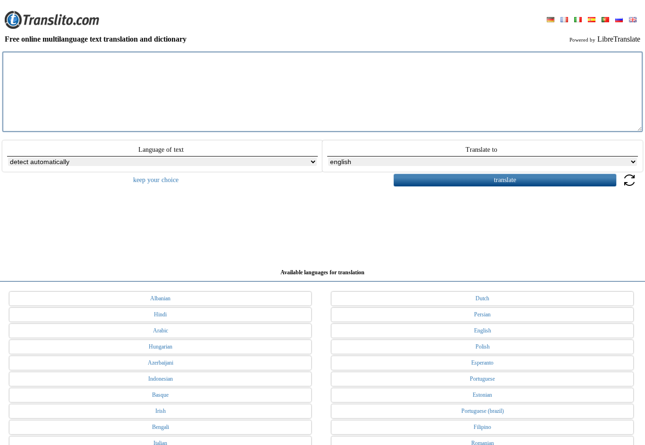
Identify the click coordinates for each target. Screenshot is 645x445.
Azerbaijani (160, 362)
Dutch (482, 298)
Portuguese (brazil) (482, 411)
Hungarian (160, 346)
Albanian (160, 298)
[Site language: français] (564, 20)
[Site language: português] (605, 20)
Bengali (160, 427)
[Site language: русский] (619, 20)
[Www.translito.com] (52, 27)
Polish (482, 346)
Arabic (160, 330)
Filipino (482, 427)
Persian (482, 314)
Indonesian (160, 378)
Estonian (482, 395)
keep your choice (155, 179)
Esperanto (482, 362)
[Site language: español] (591, 20)
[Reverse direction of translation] (629, 185)
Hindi (160, 314)
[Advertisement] (322, 224)
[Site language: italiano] (578, 20)
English (482, 330)
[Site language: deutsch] (550, 20)
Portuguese (482, 378)
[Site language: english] (633, 20)
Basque (160, 395)
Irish (160, 411)
